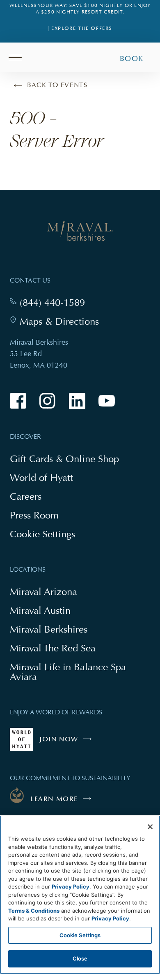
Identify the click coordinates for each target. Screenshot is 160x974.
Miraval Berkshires (48, 629)
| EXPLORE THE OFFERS (80, 28)
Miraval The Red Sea (53, 648)
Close (80, 958)
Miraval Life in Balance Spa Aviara (68, 672)
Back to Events (57, 85)
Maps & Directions (59, 321)
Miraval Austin (40, 610)
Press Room (34, 515)
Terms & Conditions (33, 910)
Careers (25, 496)
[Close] (150, 827)
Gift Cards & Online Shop (64, 459)
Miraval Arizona (43, 591)
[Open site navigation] (18, 57)
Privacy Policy (70, 886)
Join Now (67, 743)
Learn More (54, 799)
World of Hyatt (41, 477)
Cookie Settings (80, 935)
